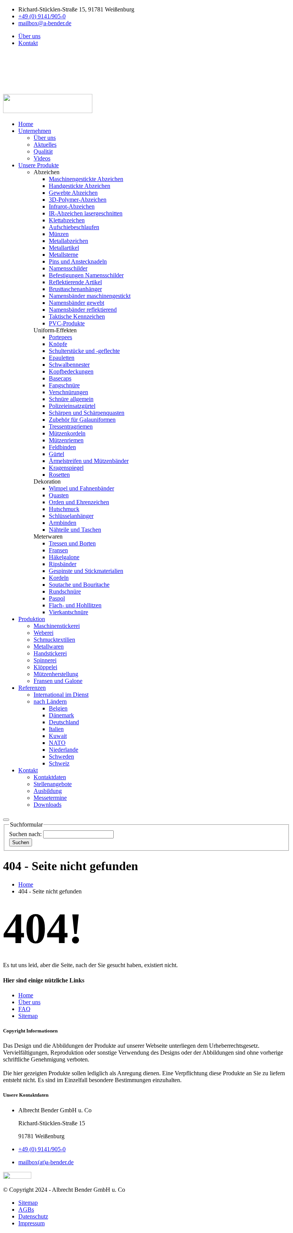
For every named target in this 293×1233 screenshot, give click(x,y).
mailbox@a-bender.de (44, 23)
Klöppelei (45, 667)
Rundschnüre (65, 591)
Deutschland (64, 722)
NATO (57, 742)
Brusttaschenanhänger (75, 289)
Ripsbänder (62, 564)
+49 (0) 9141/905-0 (42, 16)
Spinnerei (45, 660)
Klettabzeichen (67, 220)
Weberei (43, 632)
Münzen (59, 234)
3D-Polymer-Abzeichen (77, 199)
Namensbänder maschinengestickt (89, 296)
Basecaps (60, 378)
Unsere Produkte (38, 165)
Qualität (43, 151)
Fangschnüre (64, 385)
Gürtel (56, 454)
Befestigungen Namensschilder (86, 275)
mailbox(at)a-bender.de (46, 1162)
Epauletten (61, 357)
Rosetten (59, 474)
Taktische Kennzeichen (77, 316)
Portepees (60, 337)
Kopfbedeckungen (71, 371)
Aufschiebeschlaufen (74, 227)
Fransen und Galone (58, 681)
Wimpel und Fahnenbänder (81, 488)
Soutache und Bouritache (79, 584)
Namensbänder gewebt (76, 302)
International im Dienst (61, 694)
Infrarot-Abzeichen (72, 206)
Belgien (58, 708)
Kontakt (28, 43)
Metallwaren (49, 646)
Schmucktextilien (54, 639)
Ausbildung (48, 791)
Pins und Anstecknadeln (78, 261)
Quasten (59, 495)
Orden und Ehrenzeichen (79, 502)
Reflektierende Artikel (75, 282)
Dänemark (61, 715)
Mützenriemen (66, 440)
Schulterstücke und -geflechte (84, 351)
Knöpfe (58, 344)
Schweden (61, 756)
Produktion (31, 619)
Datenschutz (33, 1216)
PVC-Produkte (67, 323)
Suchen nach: (26, 834)
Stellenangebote (53, 784)
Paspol (57, 598)
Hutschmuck (64, 509)
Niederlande (63, 749)
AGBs (26, 1209)
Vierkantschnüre (68, 612)
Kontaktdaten (50, 777)
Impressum (31, 1223)
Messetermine (50, 797)
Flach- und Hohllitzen (75, 605)
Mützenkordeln (67, 433)
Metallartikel (64, 247)
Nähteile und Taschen (75, 529)
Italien (56, 729)
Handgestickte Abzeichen (79, 186)
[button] (22, 50)
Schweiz (59, 763)
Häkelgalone (64, 557)
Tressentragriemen (71, 426)
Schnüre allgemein (71, 399)
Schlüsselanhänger (71, 516)
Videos (42, 158)
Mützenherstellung (56, 674)
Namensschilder (68, 268)
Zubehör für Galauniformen (82, 419)
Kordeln (59, 577)
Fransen (58, 550)
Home (25, 124)
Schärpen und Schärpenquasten (86, 412)
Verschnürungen (68, 392)
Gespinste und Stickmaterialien (86, 571)
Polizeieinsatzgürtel (72, 406)
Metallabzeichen (68, 241)
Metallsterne (63, 254)
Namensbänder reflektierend (83, 309)
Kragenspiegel (66, 467)
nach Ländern (50, 701)
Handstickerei (50, 653)
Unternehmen (34, 131)
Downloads (47, 804)
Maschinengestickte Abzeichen (86, 179)
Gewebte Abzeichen (73, 192)
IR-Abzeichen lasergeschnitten (85, 213)
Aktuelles (45, 144)
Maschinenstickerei (57, 626)
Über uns (29, 36)
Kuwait (58, 736)
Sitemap (28, 1202)
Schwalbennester (69, 364)
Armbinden (62, 522)
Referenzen (32, 687)
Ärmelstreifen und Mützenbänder (89, 461)
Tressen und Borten (72, 543)
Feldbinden (62, 447)
